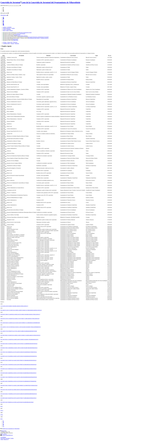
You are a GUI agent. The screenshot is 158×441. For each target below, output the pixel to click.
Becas (4, 30)
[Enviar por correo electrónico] (3, 426)
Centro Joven (3, 430)
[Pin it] (3, 425)
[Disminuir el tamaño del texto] (3, 8)
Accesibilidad (3, 437)
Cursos (4, 29)
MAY (12, 306)
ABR (16, 306)
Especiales (17, 43)
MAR (19, 306)
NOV (5, 310)
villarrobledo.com (3, 15)
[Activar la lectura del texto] (3, 9)
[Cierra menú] (7, 15)
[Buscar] (20, 5)
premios (11, 30)
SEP (12, 310)
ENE (26, 306)
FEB (23, 306)
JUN (8, 306)
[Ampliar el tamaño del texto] (3, 7)
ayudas (7, 30)
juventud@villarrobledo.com (7, 435)
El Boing (4, 42)
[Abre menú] (8, 13)
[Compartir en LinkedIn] (3, 424)
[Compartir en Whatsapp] (3, 423)
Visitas (1, 439)
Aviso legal (2, 438)
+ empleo (13, 28)
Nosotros (12, 43)
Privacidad (8, 438)
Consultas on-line (6, 43)
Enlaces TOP (9, 42)
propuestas (9, 29)
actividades (9, 27)
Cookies (12, 438)
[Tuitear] (3, 422)
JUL (5, 306)
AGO (2, 306)
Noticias (4, 27)
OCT (9, 310)
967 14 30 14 (3, 434)
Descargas (15, 42)
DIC (2, 310)
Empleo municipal (6, 28)
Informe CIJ (6, 439)
